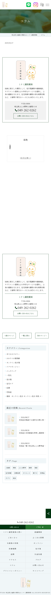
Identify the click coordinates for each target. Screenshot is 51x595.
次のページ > (42, 335)
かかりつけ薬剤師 (13, 358)
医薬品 (42, 473)
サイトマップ (38, 571)
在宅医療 (8, 473)
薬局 (14, 468)
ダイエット (26, 473)
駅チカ (35, 473)
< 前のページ (9, 335)
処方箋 (9, 379)
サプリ (8, 478)
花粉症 (9, 392)
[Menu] (47, 4)
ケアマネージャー (13, 367)
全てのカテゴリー (13, 354)
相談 (36, 468)
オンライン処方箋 (13, 362)
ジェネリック (11, 371)
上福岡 (8, 468)
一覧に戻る (25, 335)
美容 (14, 478)
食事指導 (17, 473)
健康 (30, 468)
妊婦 (8, 388)
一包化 (9, 375)
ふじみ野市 (22, 468)
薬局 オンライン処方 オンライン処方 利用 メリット (25, 396)
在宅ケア (10, 383)
